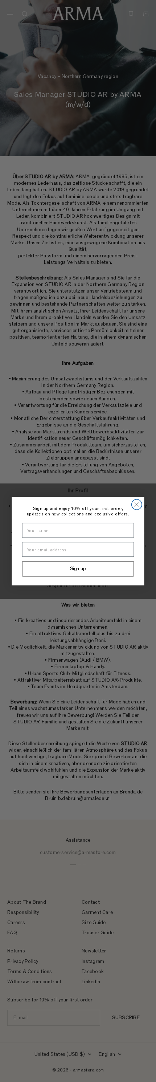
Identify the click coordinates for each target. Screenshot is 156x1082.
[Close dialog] (137, 504)
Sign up (78, 569)
